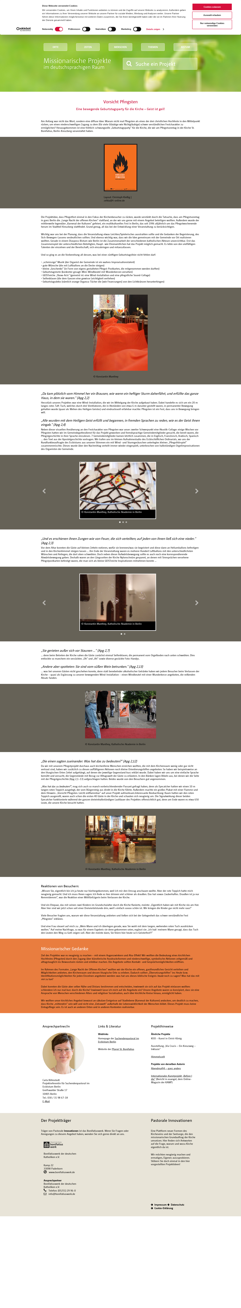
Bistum (185, 47)
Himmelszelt (158, 1056)
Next (196, 491)
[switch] (86, 29)
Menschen (120, 47)
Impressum (160, 1204)
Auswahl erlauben (212, 15)
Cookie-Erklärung (163, 1208)
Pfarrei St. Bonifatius (123, 1049)
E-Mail (46, 1101)
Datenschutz (177, 1204)
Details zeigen (153, 29)
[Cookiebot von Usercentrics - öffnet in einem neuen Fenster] (23, 29)
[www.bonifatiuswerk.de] (53, 1143)
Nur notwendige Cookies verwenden (212, 24)
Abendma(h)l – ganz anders (166, 1068)
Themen (153, 47)
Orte (55, 47)
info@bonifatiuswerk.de (62, 1193)
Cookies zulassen (212, 7)
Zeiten (88, 47)
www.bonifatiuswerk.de (62, 1172)
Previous (45, 491)
